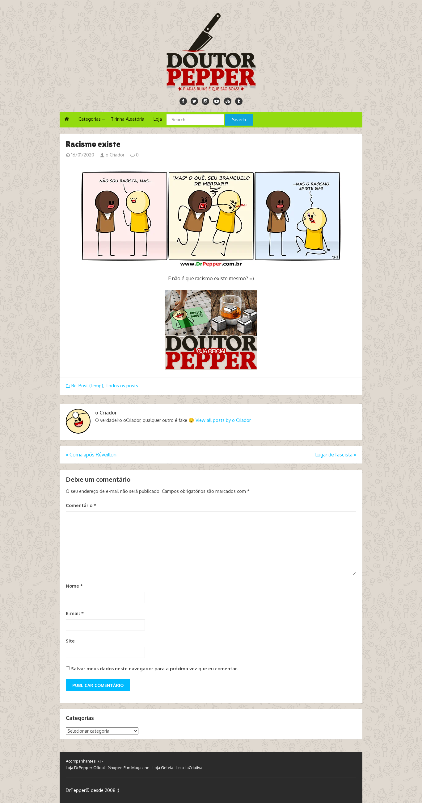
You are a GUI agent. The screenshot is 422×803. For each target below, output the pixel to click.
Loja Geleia (163, 767)
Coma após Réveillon (91, 454)
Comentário (81, 505)
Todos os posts (121, 386)
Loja (158, 119)
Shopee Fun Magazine (129, 767)
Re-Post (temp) (87, 386)
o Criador (114, 155)
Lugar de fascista (335, 454)
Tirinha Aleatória (127, 119)
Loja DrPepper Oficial (85, 767)
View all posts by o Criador (223, 420)
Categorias (89, 119)
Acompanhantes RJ (83, 761)
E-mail (75, 613)
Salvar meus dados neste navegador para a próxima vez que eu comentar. (154, 669)
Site (70, 641)
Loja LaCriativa (189, 767)
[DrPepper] (211, 51)
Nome (74, 586)
